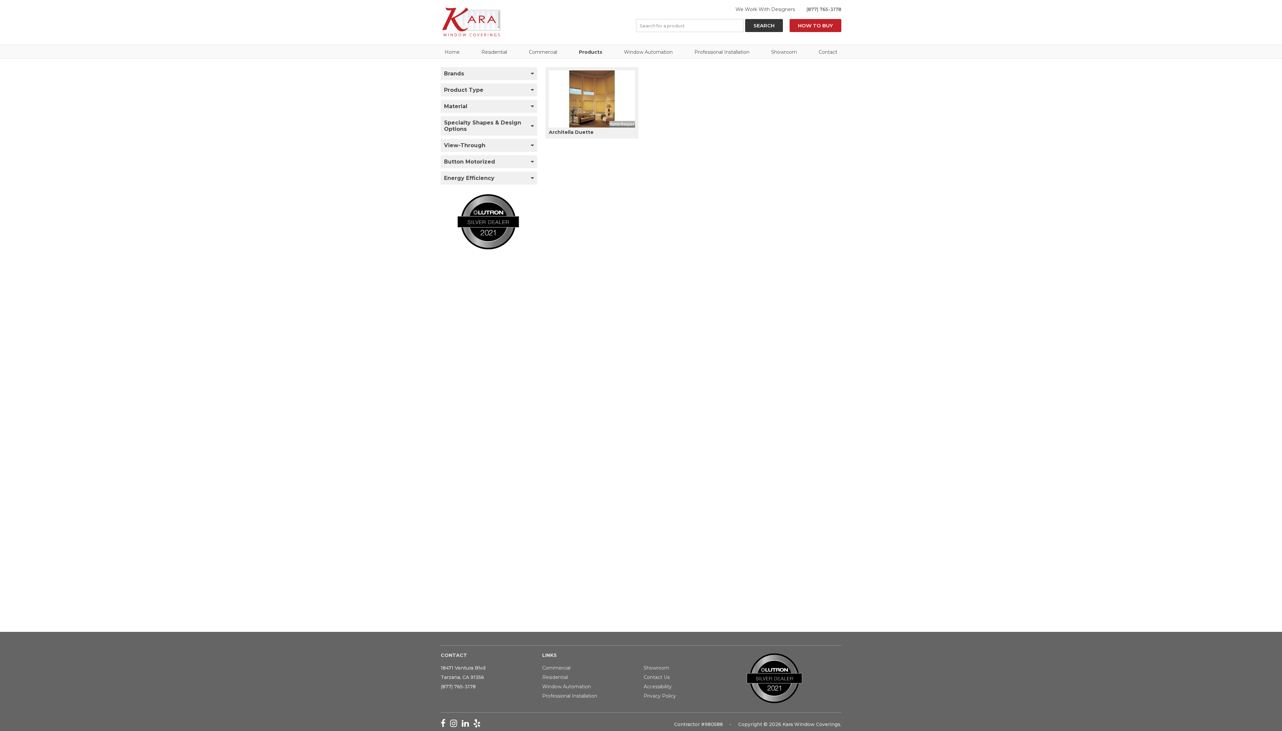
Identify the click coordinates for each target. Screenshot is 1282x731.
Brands (454, 73)
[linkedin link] (467, 725)
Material (455, 106)
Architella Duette (571, 132)
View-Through (464, 145)
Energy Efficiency (469, 178)
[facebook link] (445, 725)
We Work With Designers (765, 9)
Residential (494, 52)
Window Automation (648, 52)
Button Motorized (469, 162)
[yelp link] (478, 725)
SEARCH (764, 25)
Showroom (784, 52)
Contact (828, 52)
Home (452, 52)
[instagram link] (456, 725)
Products (590, 52)
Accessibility (658, 687)
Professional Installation (722, 52)
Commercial (543, 52)
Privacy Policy (660, 696)
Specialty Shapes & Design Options (482, 125)
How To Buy (815, 25)
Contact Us (657, 677)
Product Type (463, 90)
